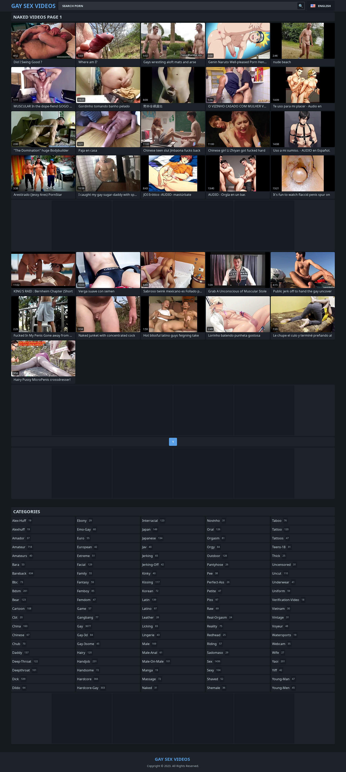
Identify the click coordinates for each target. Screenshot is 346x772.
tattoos (280, 538)
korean (150, 591)
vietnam (281, 608)
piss (212, 600)
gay (84, 626)
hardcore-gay (91, 688)
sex (213, 661)
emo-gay (86, 529)
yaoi (278, 661)
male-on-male (156, 661)
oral (213, 529)
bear (19, 600)
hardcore (87, 679)
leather (150, 617)
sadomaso (217, 652)
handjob (87, 661)
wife (278, 652)
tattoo (280, 529)
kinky (149, 573)
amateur (22, 547)
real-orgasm (219, 617)
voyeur (280, 626)
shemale (216, 688)
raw (213, 608)
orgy (213, 547)
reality (214, 626)
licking (150, 626)
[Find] (300, 5)
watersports (284, 635)
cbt (17, 617)
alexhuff (21, 529)
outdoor (217, 556)
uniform (281, 591)
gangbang (87, 617)
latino (149, 608)
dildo (18, 688)
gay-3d (85, 635)
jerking (150, 556)
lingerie (151, 635)
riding (214, 644)
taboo (279, 520)
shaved (215, 679)
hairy (84, 652)
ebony (84, 520)
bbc (17, 582)
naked (149, 688)
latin (149, 600)
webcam (281, 644)
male (149, 644)
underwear (283, 582)
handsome (88, 670)
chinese (20, 635)
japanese (152, 538)
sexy (213, 670)
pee (212, 573)
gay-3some (88, 644)
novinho (216, 520)
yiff (277, 670)
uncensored (284, 564)
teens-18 (281, 547)
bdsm (19, 591)
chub (18, 644)
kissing (151, 582)
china (19, 626)
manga (150, 670)
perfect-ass (218, 582)
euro (83, 538)
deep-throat (25, 661)
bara (18, 564)
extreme (86, 556)
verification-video (288, 600)
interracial (153, 520)
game (84, 608)
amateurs (22, 556)
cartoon (21, 608)
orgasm (216, 538)
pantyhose (217, 564)
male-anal (152, 652)
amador (21, 538)
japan (149, 529)
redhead (216, 635)
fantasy (85, 582)
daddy (20, 652)
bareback (22, 573)
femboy (85, 591)
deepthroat (24, 670)
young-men (283, 688)
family (84, 573)
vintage (280, 617)
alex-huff (21, 520)
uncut (280, 573)
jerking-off (153, 564)
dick (18, 679)
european (87, 547)
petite (214, 591)
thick (278, 556)
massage (151, 679)
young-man (283, 679)
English (324, 6)
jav (147, 547)
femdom (86, 600)
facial (84, 564)
